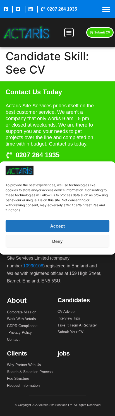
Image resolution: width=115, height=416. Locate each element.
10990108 (33, 265)
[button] (106, 9)
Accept (57, 226)
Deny (57, 241)
